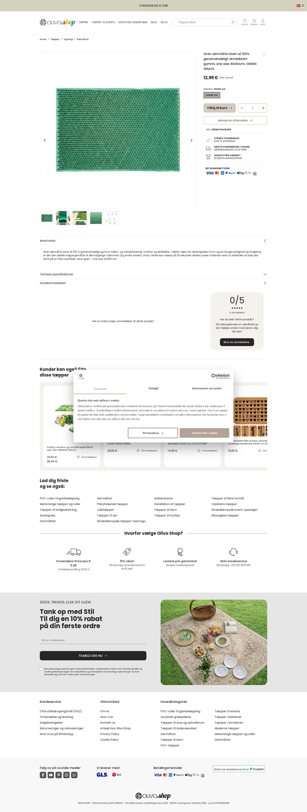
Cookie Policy (109, 740)
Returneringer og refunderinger (62, 728)
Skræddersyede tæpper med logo (121, 521)
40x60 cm (212, 95)
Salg (154, 22)
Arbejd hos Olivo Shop (115, 728)
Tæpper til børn (165, 510)
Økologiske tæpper (225, 515)
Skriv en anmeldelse (236, 342)
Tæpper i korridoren (229, 723)
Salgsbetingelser (51, 723)
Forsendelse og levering (56, 717)
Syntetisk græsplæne (133, 22)
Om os (104, 711)
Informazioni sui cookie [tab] (206, 388)
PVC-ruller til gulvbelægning (59, 498)
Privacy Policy (109, 734)
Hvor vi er (106, 717)
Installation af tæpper (169, 504)
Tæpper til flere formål (227, 498)
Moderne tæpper (227, 728)
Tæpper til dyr (107, 515)
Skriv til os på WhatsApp (57, 734)
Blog (164, 22)
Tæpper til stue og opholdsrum (182, 723)
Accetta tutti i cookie (204, 432)
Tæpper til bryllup (167, 515)
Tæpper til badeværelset (179, 728)
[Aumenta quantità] (263, 108)
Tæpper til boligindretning (58, 510)
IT (299, 6)
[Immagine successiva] (191, 140)
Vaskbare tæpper (224, 504)
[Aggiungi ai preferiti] (264, 54)
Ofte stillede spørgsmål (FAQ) (61, 711)
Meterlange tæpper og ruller (60, 504)
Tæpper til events (103, 22)
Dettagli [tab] (153, 388)
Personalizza (151, 432)
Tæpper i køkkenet (228, 717)
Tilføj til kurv (217, 108)
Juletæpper (105, 510)
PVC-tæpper (170, 745)
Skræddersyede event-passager (234, 510)
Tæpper (83, 22)
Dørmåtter (104, 498)
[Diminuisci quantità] (242, 108)
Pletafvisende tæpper (112, 504)
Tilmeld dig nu (91, 655)
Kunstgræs (47, 515)
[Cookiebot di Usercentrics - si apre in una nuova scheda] (214, 376)
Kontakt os (107, 723)
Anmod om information (233, 120)
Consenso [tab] (100, 388)
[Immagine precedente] (44, 140)
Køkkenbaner (163, 498)
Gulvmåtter (48, 521)
